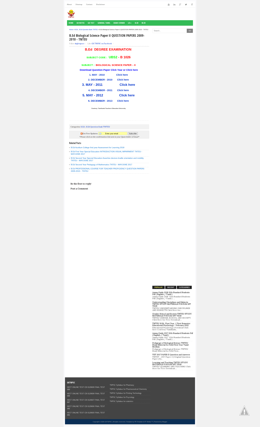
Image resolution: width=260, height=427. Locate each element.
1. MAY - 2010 (97, 74)
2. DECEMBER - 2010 (100, 79)
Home (71, 23)
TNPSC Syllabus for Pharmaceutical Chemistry (128, 389)
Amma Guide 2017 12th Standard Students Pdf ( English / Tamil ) (172, 334)
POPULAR (158, 287)
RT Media (147, 422)
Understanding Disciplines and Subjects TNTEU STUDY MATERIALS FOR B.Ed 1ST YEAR (171, 304)
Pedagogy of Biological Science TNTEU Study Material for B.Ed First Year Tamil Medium (170, 345)
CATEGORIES (184, 287)
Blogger (164, 422)
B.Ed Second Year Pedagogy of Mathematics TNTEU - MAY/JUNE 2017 (101, 164)
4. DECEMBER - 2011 (101, 90)
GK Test (91, 23)
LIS (130, 23)
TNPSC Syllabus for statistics (121, 401)
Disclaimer (100, 4)
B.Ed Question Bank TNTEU (88, 29)
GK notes (80, 23)
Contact (89, 4)
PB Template (138, 422)
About (69, 4)
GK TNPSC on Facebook (102, 43)
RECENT (170, 287)
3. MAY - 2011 (93, 84)
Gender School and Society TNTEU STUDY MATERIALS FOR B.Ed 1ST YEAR (172, 315)
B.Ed (136, 23)
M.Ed (144, 23)
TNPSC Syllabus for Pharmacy (122, 385)
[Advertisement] (172, 75)
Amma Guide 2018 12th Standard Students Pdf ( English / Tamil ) (171, 293)
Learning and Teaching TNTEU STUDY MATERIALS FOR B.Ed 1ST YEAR (170, 363)
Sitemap (79, 4)
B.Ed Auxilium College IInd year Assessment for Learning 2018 (97, 147)
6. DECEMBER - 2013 (100, 100)
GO (190, 31)
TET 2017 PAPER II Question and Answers (171, 354)
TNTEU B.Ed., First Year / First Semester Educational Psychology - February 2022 (171, 324)
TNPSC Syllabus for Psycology (122, 397)
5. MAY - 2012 (94, 95)
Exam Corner (119, 23)
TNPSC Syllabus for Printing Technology (126, 393)
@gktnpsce (79, 43)
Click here (122, 74)
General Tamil (104, 23)
